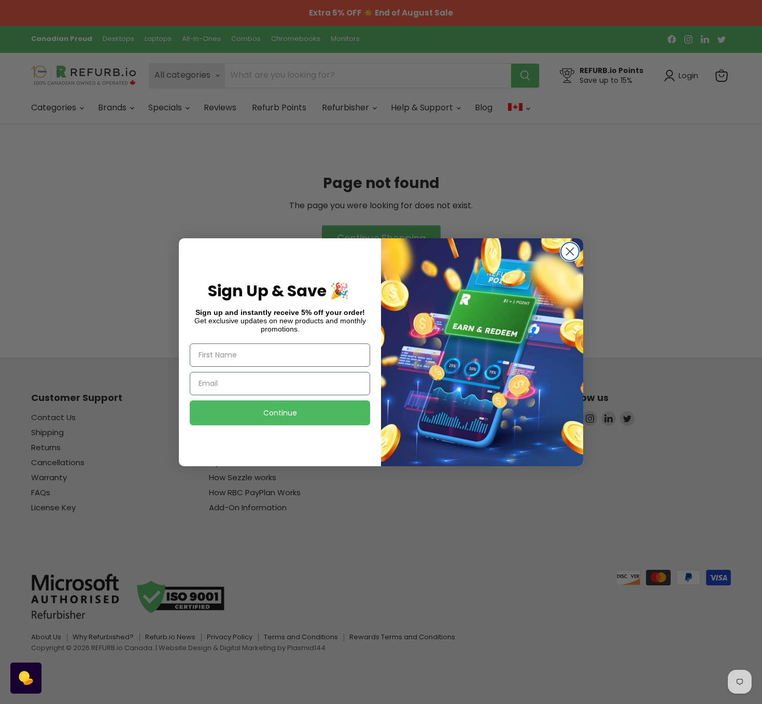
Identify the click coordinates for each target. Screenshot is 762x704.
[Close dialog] (570, 251)
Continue (280, 413)
